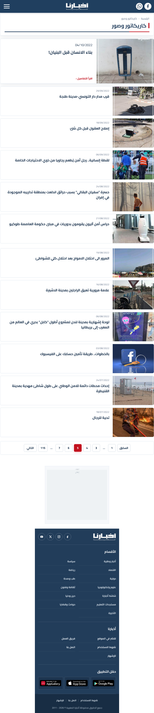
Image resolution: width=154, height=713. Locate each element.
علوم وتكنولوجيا (107, 587)
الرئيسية (145, 19)
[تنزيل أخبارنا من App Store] (77, 683)
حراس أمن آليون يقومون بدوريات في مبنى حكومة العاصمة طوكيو (59, 224)
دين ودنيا (70, 595)
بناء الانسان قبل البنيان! (70, 52)
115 (43, 448)
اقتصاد (112, 570)
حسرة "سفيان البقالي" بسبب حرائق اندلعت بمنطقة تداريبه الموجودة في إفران (58, 195)
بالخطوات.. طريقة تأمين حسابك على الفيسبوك (74, 354)
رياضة (72, 570)
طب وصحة (69, 578)
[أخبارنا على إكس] (50, 536)
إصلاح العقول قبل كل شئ (89, 128)
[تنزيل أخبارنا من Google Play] (103, 683)
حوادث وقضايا (67, 604)
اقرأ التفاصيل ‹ (84, 78)
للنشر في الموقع (106, 638)
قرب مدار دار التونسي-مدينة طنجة (84, 96)
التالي (30, 448)
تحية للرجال (100, 417)
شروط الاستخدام (106, 647)
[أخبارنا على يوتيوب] (41, 536)
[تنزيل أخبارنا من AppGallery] (50, 683)
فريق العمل (68, 638)
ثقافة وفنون (68, 587)
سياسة (71, 561)
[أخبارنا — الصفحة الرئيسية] (77, 6)
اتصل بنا (70, 647)
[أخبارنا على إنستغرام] (59, 536)
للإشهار (112, 655)
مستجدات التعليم (106, 604)
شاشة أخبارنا (109, 595)
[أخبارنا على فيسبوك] (147, 6)
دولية (113, 578)
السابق (124, 448)
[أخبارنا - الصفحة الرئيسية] (104, 537)
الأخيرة (112, 613)
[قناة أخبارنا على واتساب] (139, 6)
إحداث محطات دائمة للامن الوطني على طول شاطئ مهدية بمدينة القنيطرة (60, 388)
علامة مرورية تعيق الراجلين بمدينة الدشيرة (77, 290)
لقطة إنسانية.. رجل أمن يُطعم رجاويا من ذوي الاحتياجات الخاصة (62, 160)
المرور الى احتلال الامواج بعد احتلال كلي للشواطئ (72, 258)
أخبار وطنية (110, 561)
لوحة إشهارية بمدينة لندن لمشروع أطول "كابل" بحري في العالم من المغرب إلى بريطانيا (59, 324)
